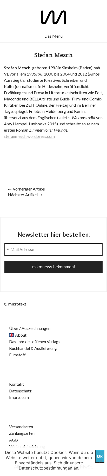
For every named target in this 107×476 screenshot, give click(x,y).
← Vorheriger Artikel (26, 188)
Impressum (19, 397)
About (20, 334)
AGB (13, 439)
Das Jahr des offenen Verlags (34, 341)
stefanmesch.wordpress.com (29, 136)
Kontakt (16, 384)
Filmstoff (17, 354)
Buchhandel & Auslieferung (33, 348)
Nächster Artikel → (25, 194)
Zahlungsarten (22, 433)
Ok (100, 456)
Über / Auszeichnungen (29, 328)
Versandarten (21, 426)
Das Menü (53, 35)
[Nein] (100, 461)
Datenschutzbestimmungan (45, 468)
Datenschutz (20, 390)
